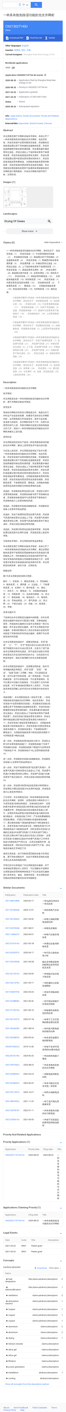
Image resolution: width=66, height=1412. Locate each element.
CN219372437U (12, 1019)
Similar (51, 38)
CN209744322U (12, 1046)
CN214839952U (12, 1101)
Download (42, 1268)
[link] (13, 1280)
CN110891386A (12, 901)
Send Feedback (21, 1407)
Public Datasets (40, 1407)
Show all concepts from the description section (27, 1384)
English (25, 45)
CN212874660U (12, 919)
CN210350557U (12, 952)
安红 (23, 50)
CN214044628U (12, 1028)
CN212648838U (12, 1001)
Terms (54, 1407)
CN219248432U (12, 1083)
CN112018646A (12, 910)
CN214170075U (12, 1010)
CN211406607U (12, 934)
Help (22, 1410)
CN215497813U (12, 1110)
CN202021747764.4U (15, 1155)
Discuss (48, 123)
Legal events (16, 116)
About (6, 1407)
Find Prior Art (36, 38)
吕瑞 (28, 50)
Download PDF (16, 38)
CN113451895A (12, 961)
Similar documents (31, 116)
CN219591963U (12, 1065)
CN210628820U (12, 1037)
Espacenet (24, 123)
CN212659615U (12, 1119)
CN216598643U (12, 1074)
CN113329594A (12, 928)
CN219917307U (12, 1092)
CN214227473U (12, 983)
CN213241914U (12, 943)
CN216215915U (12, 973)
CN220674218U (12, 1055)
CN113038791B (12, 992)
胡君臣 (17, 50)
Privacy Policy (10, 1410)
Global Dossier (36, 123)
